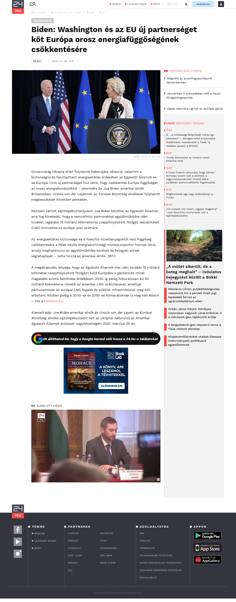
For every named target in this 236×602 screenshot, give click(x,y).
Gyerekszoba (108, 548)
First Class (75, 555)
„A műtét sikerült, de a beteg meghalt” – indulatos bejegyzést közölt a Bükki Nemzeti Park (193, 274)
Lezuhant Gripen (137, 4)
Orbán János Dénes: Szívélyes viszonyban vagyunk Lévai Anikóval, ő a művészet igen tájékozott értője (195, 313)
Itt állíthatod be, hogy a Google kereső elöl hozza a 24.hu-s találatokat (100, 339)
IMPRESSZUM (147, 548)
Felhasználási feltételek (156, 555)
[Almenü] (33, 4)
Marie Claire (108, 563)
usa (91, 12)
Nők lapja (106, 555)
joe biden (40, 12)
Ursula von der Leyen (68, 12)
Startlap (73, 533)
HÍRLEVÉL (145, 540)
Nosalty (73, 563)
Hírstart (73, 540)
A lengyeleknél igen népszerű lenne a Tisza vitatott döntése (194, 327)
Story (103, 540)
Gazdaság (42, 20)
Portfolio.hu (53, 301)
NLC (70, 570)
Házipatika (106, 533)
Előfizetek (203, 4)
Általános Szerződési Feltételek (161, 570)
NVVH (156, 4)
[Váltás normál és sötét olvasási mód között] (186, 4)
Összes (198, 123)
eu (103, 12)
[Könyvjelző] (16, 190)
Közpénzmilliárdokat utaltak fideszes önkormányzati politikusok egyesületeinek (194, 341)
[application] (95, 446)
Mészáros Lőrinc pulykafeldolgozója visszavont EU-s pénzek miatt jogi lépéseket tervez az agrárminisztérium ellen (194, 295)
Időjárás (116, 4)
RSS (142, 533)
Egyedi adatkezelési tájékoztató (160, 563)
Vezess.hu (74, 548)
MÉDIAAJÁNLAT (148, 577)
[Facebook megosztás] (16, 169)
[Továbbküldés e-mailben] (16, 179)
